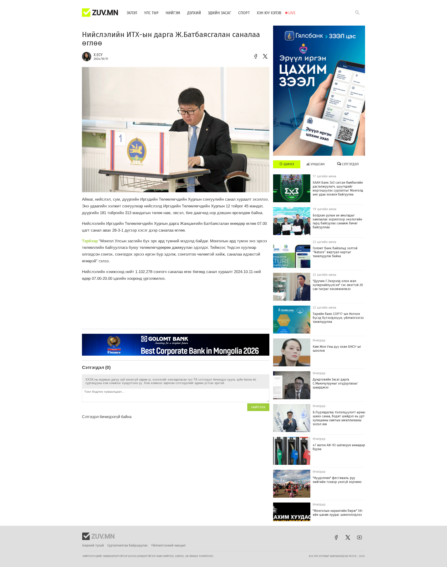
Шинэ (288, 164)
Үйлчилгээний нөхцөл (168, 545)
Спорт (244, 13)
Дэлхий (194, 13)
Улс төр (151, 13)
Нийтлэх (258, 407)
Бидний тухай (93, 545)
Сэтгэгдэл (350, 164)
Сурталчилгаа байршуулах (127, 545)
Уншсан (317, 164)
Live (291, 13)
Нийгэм (173, 13)
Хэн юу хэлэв (269, 13)
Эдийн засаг (219, 13)
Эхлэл (132, 13)
